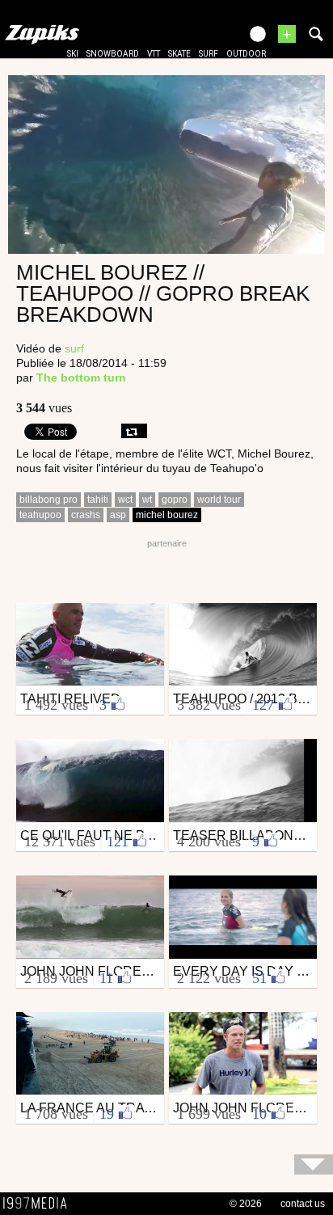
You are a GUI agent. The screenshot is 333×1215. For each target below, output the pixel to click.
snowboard (112, 53)
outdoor (246, 53)
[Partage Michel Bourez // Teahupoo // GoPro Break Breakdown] (134, 431)
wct (125, 499)
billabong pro (48, 499)
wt (147, 499)
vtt (153, 53)
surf (208, 53)
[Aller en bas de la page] (313, 1164)
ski (72, 53)
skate (179, 53)
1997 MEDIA (39, 1203)
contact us (302, 1203)
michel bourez (167, 515)
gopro (175, 499)
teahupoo (40, 515)
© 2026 (246, 1203)
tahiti (97, 499)
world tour (219, 499)
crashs (85, 515)
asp (118, 515)
